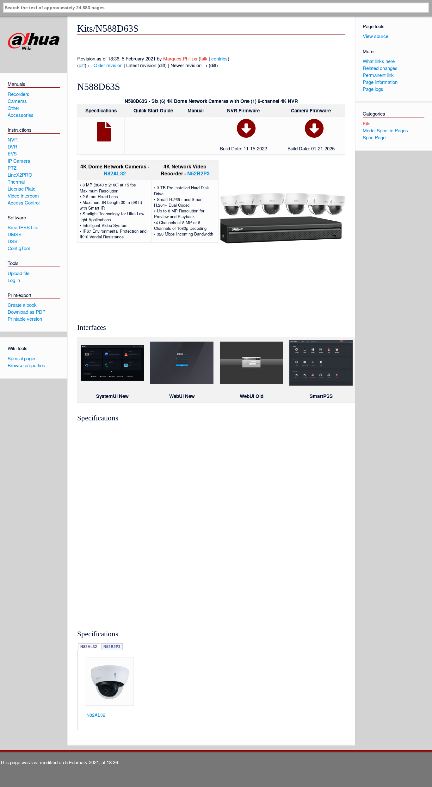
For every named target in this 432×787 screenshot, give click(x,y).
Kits (367, 123)
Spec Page (374, 137)
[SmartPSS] (321, 383)
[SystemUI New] (112, 378)
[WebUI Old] (251, 382)
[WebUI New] (181, 382)
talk (203, 58)
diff (82, 65)
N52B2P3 (198, 173)
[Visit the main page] (33, 41)
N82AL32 (115, 173)
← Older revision (105, 65)
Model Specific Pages (385, 130)
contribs (219, 58)
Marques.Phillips (180, 58)
